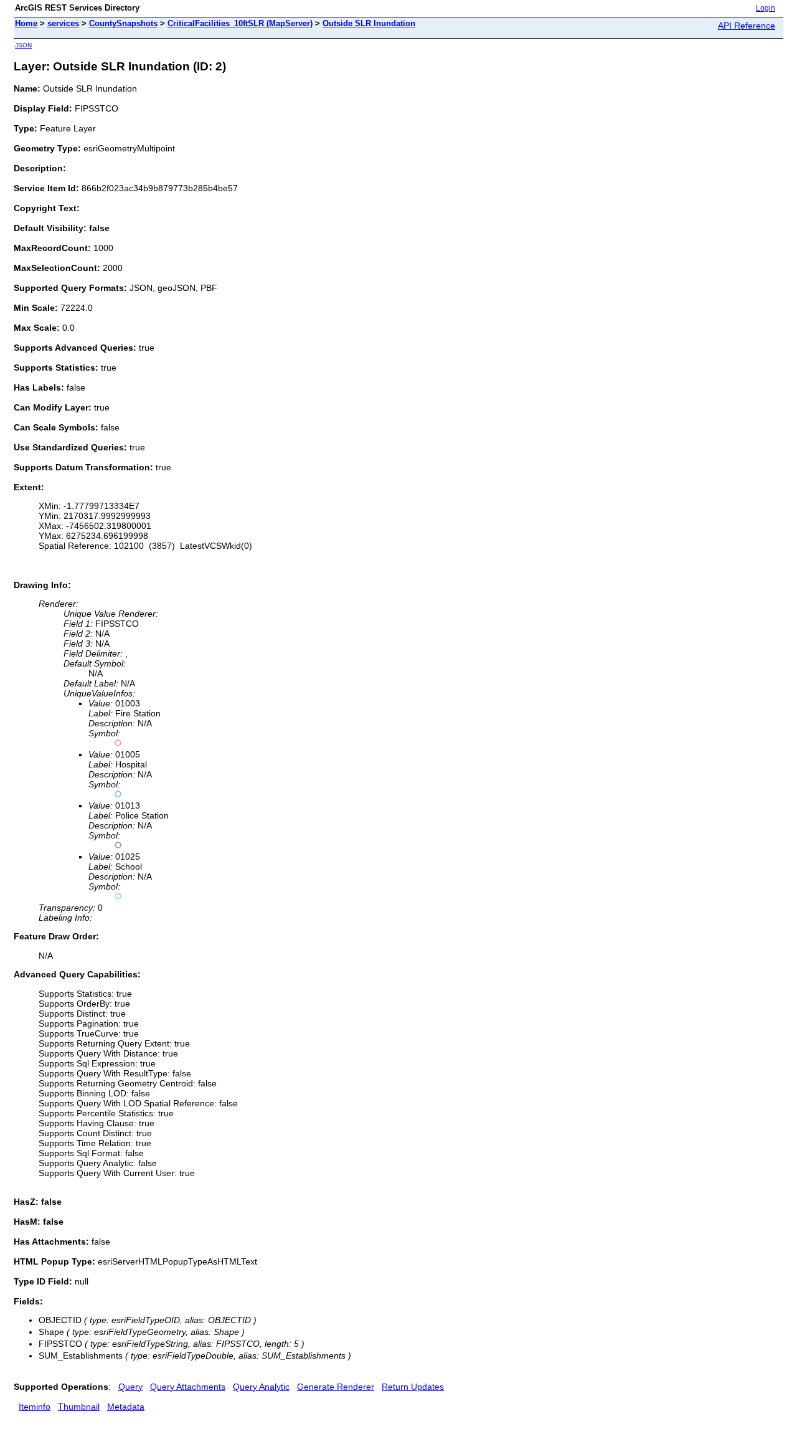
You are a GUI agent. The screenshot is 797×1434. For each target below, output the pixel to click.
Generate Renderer (335, 1387)
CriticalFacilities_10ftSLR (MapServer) (240, 23)
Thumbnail (79, 1407)
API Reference (746, 26)
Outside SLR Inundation (369, 23)
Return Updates (413, 1387)
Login (765, 8)
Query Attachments (187, 1387)
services (63, 23)
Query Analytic (261, 1387)
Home (26, 23)
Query (130, 1387)
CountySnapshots (123, 23)
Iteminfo (34, 1407)
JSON (23, 45)
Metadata (125, 1407)
